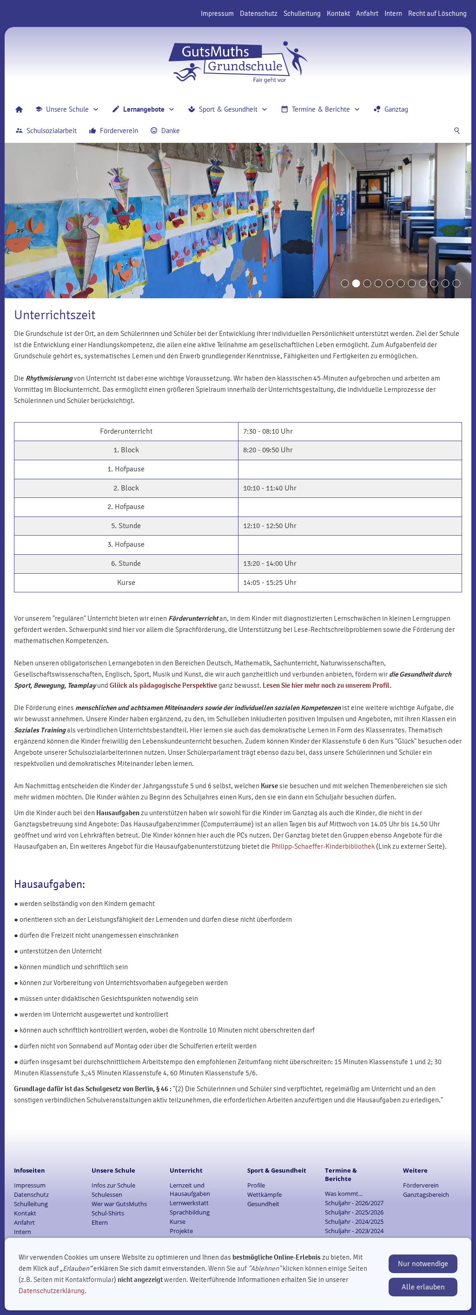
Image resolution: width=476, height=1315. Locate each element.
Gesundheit (263, 1204)
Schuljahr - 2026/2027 (354, 1203)
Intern (393, 13)
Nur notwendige (423, 1263)
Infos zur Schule (113, 1185)
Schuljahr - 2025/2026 (354, 1212)
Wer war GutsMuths (119, 1204)
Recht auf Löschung (437, 13)
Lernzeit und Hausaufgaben (190, 1189)
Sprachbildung (190, 1212)
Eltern (100, 1222)
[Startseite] (19, 109)
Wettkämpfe (264, 1194)
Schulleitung (302, 13)
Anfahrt (367, 13)
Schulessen (107, 1194)
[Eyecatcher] (411, 283)
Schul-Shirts (108, 1213)
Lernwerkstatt (189, 1203)
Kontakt (338, 13)
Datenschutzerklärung (52, 1291)
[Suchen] (457, 130)
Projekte (181, 1231)
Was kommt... (344, 1193)
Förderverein (421, 1185)
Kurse (177, 1221)
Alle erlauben (423, 1287)
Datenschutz (259, 13)
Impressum (217, 13)
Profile (256, 1185)
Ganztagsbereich (426, 1194)
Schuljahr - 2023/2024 (354, 1231)
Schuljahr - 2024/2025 (354, 1221)
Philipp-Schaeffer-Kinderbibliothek (323, 846)
